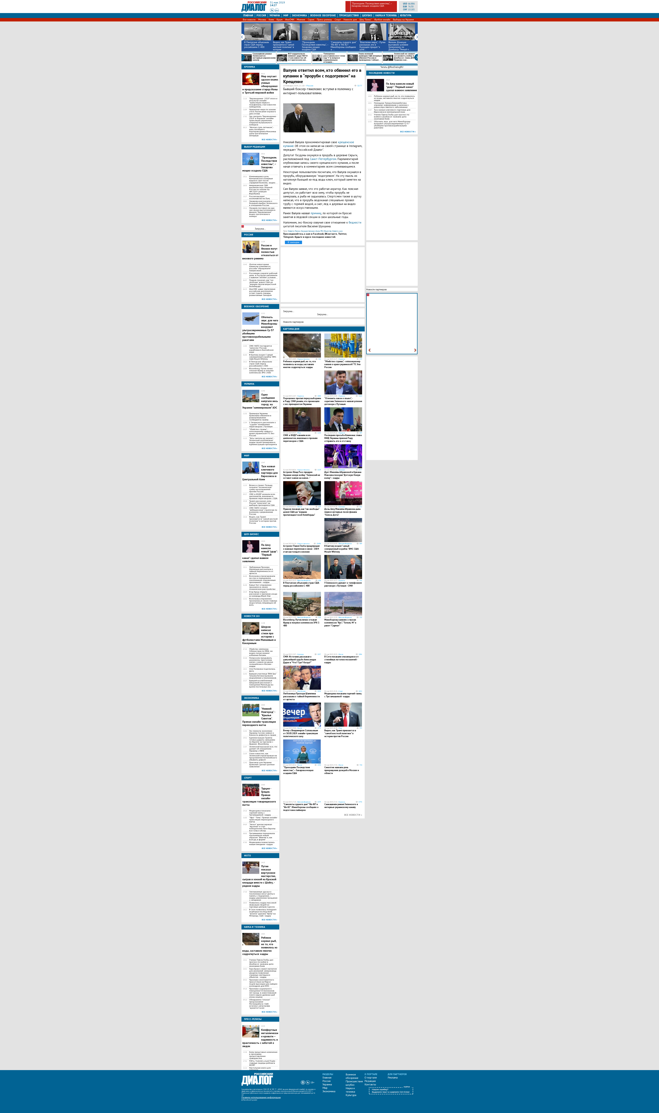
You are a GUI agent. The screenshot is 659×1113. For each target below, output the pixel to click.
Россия (261, 15)
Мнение (301, 19)
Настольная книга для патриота (260, 1069)
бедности (355, 222)
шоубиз (367, 15)
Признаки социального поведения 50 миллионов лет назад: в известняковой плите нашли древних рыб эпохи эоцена (262, 993)
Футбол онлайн (382, 19)
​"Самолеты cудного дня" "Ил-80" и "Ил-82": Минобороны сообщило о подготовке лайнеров (301, 807)
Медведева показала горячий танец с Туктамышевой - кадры (260, 813)
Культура (405, 15)
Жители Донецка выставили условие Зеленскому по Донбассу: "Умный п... (399, 46)
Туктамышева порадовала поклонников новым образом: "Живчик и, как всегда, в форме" (262, 836)
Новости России (294, 231)
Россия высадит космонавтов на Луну (259, 197)
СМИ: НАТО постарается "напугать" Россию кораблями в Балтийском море (261, 349)
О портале (371, 1077)
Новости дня (350, 19)
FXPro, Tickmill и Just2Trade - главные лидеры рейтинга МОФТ (262, 1063)
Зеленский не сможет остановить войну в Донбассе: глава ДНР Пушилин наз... (404, 57)
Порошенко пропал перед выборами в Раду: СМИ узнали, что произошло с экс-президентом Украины (302, 401)
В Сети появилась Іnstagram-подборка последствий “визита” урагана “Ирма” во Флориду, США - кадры (263, 913)
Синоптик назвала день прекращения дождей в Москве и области (341, 770)
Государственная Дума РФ (312, 231)
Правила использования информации (261, 1097)
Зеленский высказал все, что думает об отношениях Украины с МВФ (263, 749)
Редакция (370, 1081)
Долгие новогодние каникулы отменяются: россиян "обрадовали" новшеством (260, 267)
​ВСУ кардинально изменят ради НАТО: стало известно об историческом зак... (298, 57)
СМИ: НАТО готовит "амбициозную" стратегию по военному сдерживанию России (263, 511)
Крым (279, 19)
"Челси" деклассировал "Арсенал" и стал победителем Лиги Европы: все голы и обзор (262, 827)
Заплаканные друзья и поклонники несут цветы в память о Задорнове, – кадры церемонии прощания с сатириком (263, 896)
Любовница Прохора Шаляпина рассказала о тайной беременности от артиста (261, 570)
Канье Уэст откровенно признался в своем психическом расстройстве (262, 587)
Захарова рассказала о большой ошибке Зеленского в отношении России (263, 203)
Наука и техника (385, 15)
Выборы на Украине (403, 19)
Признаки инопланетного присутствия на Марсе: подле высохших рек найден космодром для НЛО (263, 983)
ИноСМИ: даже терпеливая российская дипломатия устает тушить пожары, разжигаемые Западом (262, 292)
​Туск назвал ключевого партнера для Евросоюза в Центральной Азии (392, 111)
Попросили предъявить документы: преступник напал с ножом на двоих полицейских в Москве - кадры (261, 662)
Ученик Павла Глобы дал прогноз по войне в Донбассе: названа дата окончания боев (261, 963)
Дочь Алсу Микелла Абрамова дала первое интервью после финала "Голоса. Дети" (342, 512)
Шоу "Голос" (366, 19)
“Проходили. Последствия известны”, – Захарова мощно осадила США (371, 4)
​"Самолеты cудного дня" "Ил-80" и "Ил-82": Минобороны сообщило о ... (343, 46)
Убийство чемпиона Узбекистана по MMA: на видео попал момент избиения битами (261, 652)
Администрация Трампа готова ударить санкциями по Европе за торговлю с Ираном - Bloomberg (262, 741)
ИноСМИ (289, 19)
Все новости (249, 19)
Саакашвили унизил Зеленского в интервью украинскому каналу (264, 57)
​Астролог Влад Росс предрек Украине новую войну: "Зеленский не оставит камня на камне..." (301, 475)
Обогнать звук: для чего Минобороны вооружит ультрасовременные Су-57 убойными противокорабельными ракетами (260, 328)
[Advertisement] (346, 119)
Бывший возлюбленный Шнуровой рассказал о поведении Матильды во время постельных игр (261, 684)
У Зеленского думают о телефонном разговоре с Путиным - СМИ (343, 584)
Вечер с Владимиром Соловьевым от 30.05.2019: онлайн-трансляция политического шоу (300, 733)
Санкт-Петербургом (323, 159)
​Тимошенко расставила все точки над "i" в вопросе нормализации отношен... (334, 58)
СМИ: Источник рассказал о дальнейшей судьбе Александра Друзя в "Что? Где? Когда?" (299, 659)
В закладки (293, 242)
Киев (271, 19)
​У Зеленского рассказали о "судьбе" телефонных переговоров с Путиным (262, 424)
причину (316, 213)
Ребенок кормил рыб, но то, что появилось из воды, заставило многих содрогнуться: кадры (299, 364)
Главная (248, 15)
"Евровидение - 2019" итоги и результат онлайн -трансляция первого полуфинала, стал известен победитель (263, 102)
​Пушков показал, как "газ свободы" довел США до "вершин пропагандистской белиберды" (262, 283)
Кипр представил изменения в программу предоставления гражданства (263, 1055)
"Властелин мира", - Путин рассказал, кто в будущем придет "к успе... (372, 46)
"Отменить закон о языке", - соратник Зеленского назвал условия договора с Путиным (343, 401)
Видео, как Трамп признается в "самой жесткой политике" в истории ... (283, 46)
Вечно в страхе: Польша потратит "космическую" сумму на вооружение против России (260, 488)
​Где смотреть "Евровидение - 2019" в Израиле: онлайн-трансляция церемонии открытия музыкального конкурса (263, 120)
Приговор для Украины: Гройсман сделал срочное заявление (262, 764)
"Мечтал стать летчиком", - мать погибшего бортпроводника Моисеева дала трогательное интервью (262, 131)
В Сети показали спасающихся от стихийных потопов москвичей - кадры (341, 659)
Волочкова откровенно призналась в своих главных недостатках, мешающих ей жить (263, 602)
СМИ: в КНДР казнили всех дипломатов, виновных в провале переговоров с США (263, 496)
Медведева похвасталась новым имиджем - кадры (262, 843)
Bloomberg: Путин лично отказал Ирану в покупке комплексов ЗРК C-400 (261, 371)
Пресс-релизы (324, 19)
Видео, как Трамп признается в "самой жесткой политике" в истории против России (263, 520)
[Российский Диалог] (254, 11)
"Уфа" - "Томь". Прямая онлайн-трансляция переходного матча (263, 820)
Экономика (299, 15)
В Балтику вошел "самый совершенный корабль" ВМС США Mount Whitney (262, 357)
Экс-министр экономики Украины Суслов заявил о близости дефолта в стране (262, 733)
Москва (262, 19)
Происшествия (349, 15)
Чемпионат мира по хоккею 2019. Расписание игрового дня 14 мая (262, 111)
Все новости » (269, 139)
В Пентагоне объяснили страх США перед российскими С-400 (256, 44)
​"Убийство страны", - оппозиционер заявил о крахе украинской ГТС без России (261, 432)
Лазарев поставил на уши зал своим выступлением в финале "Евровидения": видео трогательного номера (262, 212)
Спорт (338, 19)
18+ (277, 10)
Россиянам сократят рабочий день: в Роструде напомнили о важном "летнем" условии (263, 275)
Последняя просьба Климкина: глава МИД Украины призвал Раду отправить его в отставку (343, 438)
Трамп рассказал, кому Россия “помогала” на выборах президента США (262, 503)
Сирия (311, 19)
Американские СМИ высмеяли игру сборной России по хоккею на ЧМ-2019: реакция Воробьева (260, 189)
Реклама (393, 1077)
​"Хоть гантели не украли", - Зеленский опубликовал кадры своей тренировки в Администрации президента (263, 441)
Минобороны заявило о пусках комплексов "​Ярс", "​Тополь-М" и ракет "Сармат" (340, 622)
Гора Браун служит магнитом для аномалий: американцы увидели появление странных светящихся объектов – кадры (263, 973)
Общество (327, 231)
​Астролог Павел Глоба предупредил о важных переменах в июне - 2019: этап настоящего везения (301, 548)
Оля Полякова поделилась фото (262, 670)
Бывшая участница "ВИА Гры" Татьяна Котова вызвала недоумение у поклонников (262, 676)
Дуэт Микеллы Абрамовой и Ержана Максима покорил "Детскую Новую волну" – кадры (342, 475)
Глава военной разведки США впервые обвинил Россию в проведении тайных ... (370, 57)
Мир (285, 15)
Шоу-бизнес (301, 691)
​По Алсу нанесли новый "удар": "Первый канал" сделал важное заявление (401, 87)
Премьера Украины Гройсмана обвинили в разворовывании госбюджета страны (260, 416)
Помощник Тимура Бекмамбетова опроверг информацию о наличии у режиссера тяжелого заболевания (391, 105)
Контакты (370, 1084)
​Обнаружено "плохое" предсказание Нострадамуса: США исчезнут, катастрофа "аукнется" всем (259, 1004)
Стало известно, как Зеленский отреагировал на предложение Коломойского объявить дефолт (263, 757)
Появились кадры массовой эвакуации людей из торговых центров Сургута (262, 905)
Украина (274, 15)
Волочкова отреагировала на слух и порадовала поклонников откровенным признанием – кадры (262, 579)
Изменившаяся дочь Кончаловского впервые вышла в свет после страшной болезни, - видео (262, 179)
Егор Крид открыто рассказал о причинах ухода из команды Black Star (263, 594)
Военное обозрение (323, 15)
